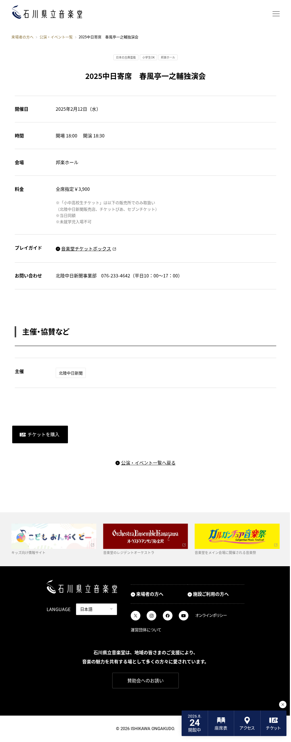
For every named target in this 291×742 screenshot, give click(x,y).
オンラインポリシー (211, 615)
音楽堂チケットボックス (86, 248)
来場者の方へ (22, 37)
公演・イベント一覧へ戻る (148, 462)
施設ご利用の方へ (211, 593)
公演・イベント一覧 (56, 37)
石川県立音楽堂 (46, 12)
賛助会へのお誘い (145, 680)
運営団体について (146, 629)
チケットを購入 (43, 434)
